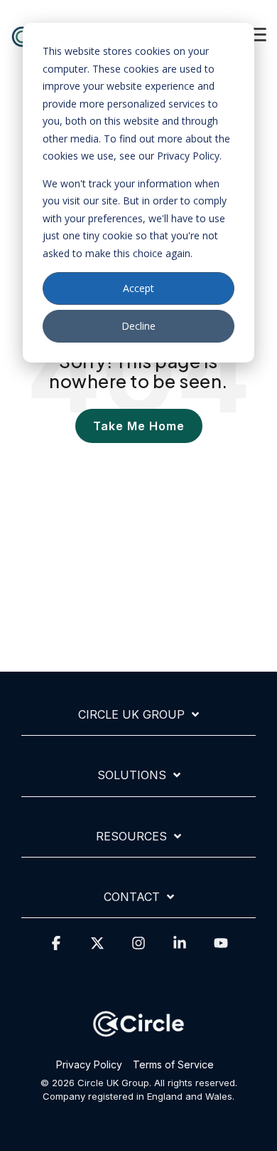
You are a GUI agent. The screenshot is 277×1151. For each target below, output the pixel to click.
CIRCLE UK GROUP (131, 714)
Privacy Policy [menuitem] (89, 1064)
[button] (257, 33)
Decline (138, 326)
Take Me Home (139, 426)
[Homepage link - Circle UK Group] (138, 1043)
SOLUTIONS (131, 775)
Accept (138, 288)
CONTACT (132, 897)
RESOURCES (131, 836)
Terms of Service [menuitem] (173, 1064)
